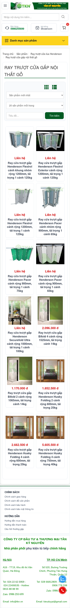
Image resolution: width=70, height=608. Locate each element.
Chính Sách (12, 492)
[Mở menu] (5, 5)
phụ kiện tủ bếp (37, 548)
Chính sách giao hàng (15, 496)
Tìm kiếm (54, 115)
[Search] (62, 17)
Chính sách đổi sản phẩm (17, 500)
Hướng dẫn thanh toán (15, 524)
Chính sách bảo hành (15, 505)
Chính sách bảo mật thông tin (19, 509)
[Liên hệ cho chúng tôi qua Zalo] (62, 579)
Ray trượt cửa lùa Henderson (46, 54)
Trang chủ (8, 54)
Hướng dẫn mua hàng (15, 520)
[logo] (39, 6)
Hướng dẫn (12, 516)
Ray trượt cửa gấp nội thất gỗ (21, 57)
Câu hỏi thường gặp (14, 529)
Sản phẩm (22, 54)
